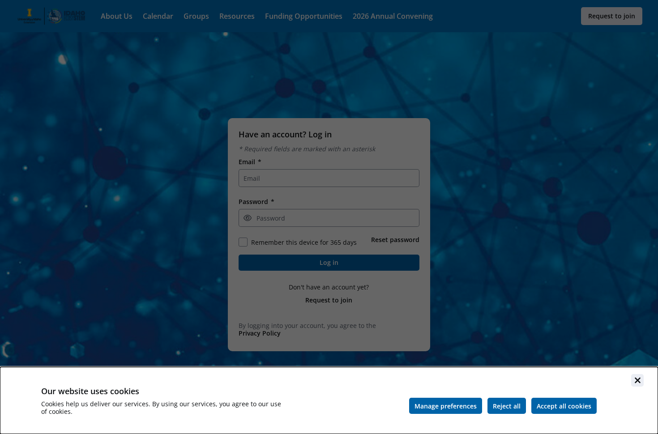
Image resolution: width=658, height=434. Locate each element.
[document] (329, 400)
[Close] (637, 380)
